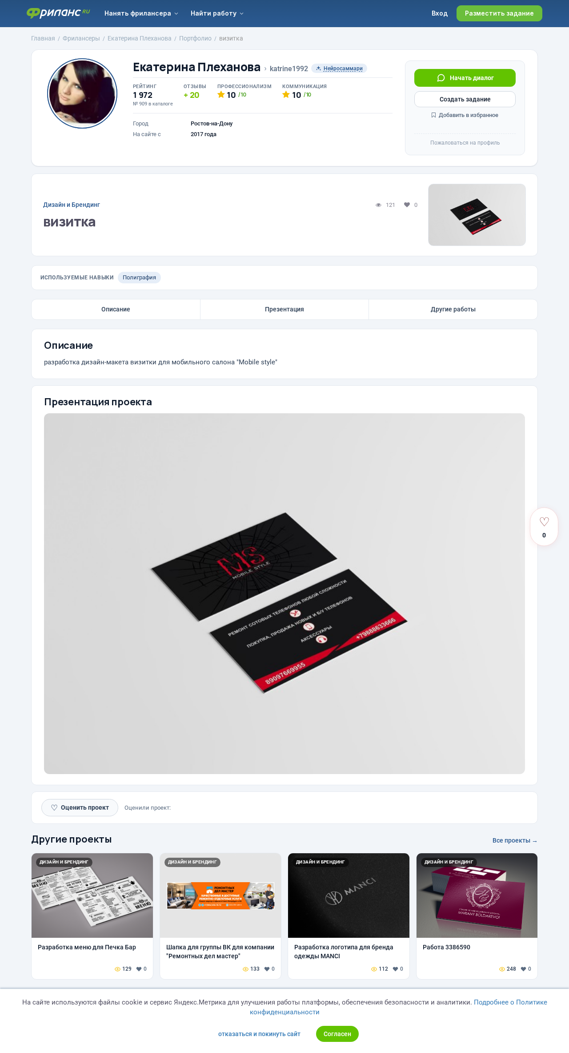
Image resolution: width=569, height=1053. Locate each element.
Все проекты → (515, 840)
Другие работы (453, 309)
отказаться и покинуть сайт (259, 1033)
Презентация (284, 309)
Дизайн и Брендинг (71, 204)
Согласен (337, 1033)
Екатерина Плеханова (197, 67)
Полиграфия (139, 277)
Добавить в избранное (467, 115)
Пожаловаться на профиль (465, 143)
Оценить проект (80, 807)
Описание (115, 309)
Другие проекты (71, 839)
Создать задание (465, 99)
